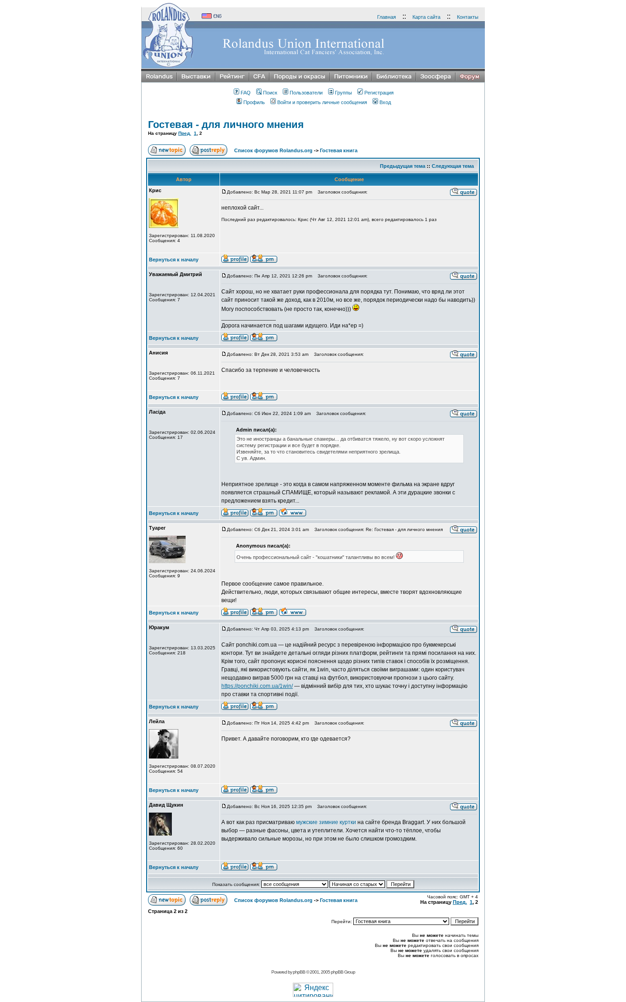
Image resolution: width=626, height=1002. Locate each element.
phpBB (299, 971)
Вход (385, 102)
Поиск (270, 92)
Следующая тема (453, 166)
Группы (343, 92)
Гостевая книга (338, 150)
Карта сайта (426, 17)
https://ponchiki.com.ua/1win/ (257, 686)
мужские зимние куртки (326, 822)
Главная (386, 17)
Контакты (467, 17)
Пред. (184, 133)
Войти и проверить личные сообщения (322, 102)
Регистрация (379, 92)
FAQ (246, 92)
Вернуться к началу (173, 259)
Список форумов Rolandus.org (273, 150)
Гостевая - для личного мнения (226, 124)
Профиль (254, 102)
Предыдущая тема (402, 166)
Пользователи (306, 92)
